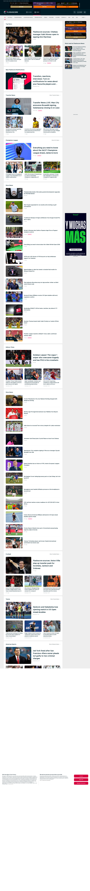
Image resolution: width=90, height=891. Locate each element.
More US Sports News (54, 644)
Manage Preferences (81, 783)
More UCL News (55, 140)
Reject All (81, 779)
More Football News (54, 554)
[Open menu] (84, 12)
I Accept (81, 776)
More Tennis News (54, 599)
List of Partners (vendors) (45, 780)
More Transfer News (54, 95)
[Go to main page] (12, 12)
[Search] (74, 12)
